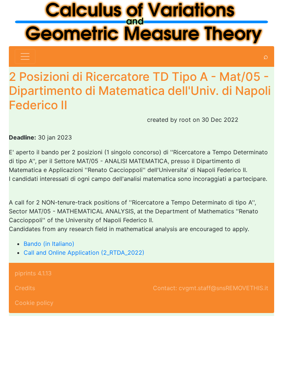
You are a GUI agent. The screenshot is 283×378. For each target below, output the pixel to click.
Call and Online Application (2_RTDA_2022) (84, 252)
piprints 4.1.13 (33, 273)
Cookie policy (34, 302)
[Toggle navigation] (25, 56)
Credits (25, 288)
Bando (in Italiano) (49, 243)
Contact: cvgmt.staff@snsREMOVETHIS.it (210, 288)
